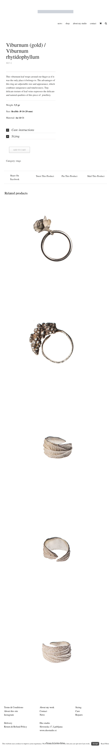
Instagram (9, 714)
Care (77, 711)
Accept (95, 743)
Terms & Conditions (13, 707)
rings (18, 160)
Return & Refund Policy (15, 726)
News (42, 714)
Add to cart (19, 150)
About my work (47, 707)
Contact (43, 711)
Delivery (8, 723)
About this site (11, 711)
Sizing (78, 707)
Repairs (79, 714)
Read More (105, 743)
